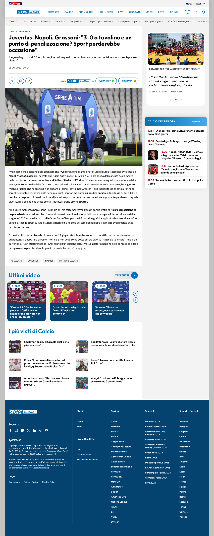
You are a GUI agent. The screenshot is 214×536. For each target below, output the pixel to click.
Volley (114, 516)
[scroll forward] (135, 300)
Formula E (116, 476)
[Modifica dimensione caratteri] (28, 81)
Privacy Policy (31, 482)
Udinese (183, 511)
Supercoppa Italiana (121, 466)
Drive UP (115, 521)
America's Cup (118, 496)
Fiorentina (184, 441)
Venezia (183, 516)
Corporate (14, 482)
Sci (112, 511)
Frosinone (184, 446)
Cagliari (183, 431)
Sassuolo (183, 501)
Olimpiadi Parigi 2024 (156, 477)
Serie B (114, 436)
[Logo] (29, 12)
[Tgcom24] (15, 3)
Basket (114, 491)
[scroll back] (135, 293)
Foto (79, 426)
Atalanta (183, 421)
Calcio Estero (118, 461)
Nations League (119, 501)
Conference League (121, 456)
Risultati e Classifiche (87, 459)
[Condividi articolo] (12, 81)
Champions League (121, 446)
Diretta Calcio (84, 454)
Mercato (115, 426)
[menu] (11, 12)
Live (79, 449)
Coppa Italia (117, 441)
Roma (182, 496)
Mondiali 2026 (152, 421)
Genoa (182, 451)
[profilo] (203, 12)
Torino (182, 506)
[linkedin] (34, 430)
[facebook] (10, 430)
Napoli (182, 486)
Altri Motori (117, 486)
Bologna (183, 426)
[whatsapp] (22, 430)
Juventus (183, 461)
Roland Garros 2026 (156, 426)
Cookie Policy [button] (49, 482)
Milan (182, 476)
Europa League (119, 451)
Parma (182, 491)
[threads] (40, 430)
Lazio (182, 466)
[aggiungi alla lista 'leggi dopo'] (20, 81)
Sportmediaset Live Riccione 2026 (155, 433)
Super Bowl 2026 (154, 452)
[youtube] (46, 430)
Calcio (114, 421)
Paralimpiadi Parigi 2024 (158, 472)
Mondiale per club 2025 (157, 462)
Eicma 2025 (151, 457)
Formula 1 (116, 471)
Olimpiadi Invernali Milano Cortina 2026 (156, 446)
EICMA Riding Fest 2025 (157, 467)
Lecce (182, 471)
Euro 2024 (150, 482)
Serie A (114, 431)
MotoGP (115, 481)
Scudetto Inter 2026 (155, 439)
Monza (182, 481)
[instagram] (16, 430)
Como (182, 436)
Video (80, 421)
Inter (181, 456)
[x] (28, 430)
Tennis (114, 506)
